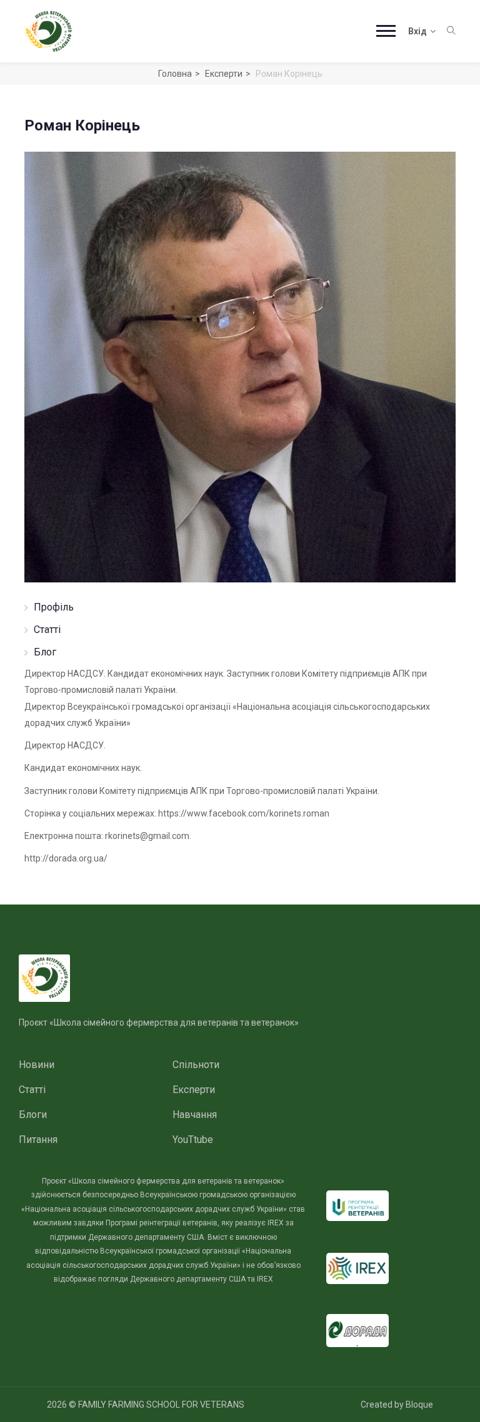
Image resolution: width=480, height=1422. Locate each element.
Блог (45, 652)
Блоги (33, 1114)
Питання (38, 1139)
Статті (47, 629)
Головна (175, 74)
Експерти (223, 74)
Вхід (417, 31)
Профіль (54, 607)
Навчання (194, 1114)
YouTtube (192, 1139)
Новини (36, 1065)
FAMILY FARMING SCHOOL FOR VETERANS (161, 1405)
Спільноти (195, 1065)
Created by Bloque (397, 1405)
